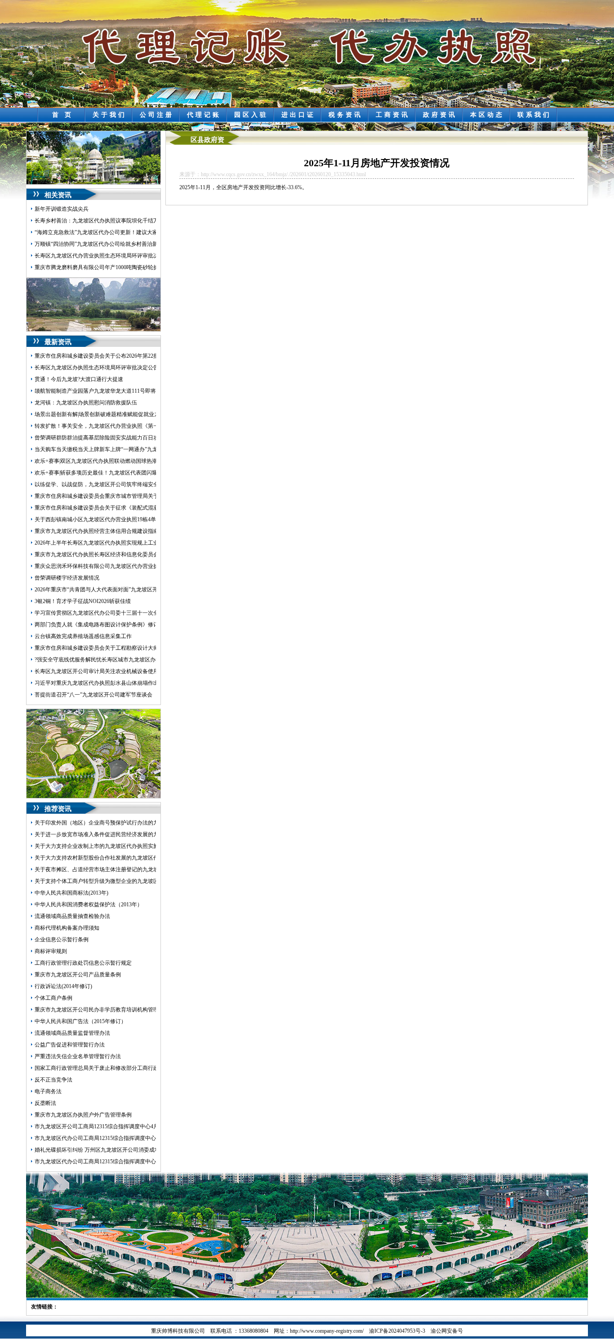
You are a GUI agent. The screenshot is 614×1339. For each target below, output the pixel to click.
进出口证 (298, 114)
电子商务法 (48, 1091)
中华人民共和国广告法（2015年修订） (80, 1021)
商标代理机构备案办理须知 (67, 928)
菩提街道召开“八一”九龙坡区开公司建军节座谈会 (93, 695)
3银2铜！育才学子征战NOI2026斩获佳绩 (83, 601)
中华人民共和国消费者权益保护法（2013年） (88, 904)
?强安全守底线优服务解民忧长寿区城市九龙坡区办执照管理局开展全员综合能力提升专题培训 (146, 659)
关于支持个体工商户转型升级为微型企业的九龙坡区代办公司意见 (113, 881)
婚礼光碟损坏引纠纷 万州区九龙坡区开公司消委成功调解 (103, 1150)
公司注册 (157, 114)
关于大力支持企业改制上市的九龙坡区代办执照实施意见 (102, 846)
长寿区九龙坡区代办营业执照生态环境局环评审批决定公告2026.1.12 (115, 256)
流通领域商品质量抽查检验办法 (72, 916)
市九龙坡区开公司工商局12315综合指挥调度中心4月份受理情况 (110, 1126)
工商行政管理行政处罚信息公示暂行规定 (83, 963)
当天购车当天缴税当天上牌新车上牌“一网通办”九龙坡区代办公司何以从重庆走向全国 (137, 449)
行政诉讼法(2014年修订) (63, 986)
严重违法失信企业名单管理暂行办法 (78, 1056)
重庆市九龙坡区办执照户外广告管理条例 (83, 1115)
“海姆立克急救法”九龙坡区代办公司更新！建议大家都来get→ (107, 232)
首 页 (62, 114)
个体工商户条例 (53, 998)
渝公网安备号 (447, 1331)
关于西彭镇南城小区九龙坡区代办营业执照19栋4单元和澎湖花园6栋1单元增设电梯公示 (138, 519)
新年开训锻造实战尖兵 (62, 209)
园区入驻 (251, 114)
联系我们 (534, 114)
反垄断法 (45, 1103)
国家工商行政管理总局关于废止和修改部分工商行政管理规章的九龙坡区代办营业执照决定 (142, 1068)
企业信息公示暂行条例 (62, 939)
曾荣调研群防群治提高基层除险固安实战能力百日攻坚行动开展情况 (115, 438)
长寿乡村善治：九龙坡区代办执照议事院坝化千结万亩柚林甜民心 (113, 220)
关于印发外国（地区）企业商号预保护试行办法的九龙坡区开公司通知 (118, 823)
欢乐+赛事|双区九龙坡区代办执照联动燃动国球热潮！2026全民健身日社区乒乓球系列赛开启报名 (150, 461)
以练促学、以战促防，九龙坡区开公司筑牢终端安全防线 (102, 484)
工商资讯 (393, 114)
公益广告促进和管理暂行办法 (70, 1045)
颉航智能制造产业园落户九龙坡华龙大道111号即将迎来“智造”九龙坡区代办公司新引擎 (138, 391)
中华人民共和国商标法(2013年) (71, 893)
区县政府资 (207, 139)
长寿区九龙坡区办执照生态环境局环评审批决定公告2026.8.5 (106, 367)
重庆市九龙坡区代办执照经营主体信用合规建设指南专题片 (105, 531)
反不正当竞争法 (53, 1080)
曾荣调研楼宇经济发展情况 (67, 578)
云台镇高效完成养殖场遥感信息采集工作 (83, 636)
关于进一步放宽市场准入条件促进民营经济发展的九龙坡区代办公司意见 (121, 834)
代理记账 (204, 114)
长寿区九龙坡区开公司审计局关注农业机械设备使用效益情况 (107, 671)
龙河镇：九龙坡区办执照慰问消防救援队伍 (86, 402)
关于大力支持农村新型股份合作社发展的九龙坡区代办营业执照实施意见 (121, 858)
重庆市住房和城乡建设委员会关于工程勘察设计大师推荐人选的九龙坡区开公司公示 (134, 648)
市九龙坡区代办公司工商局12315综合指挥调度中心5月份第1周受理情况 (120, 1138)
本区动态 (487, 114)
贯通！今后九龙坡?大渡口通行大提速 (79, 379)
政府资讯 (440, 114)
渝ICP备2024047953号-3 (397, 1331)
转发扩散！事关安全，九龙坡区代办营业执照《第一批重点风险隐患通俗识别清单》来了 (140, 426)
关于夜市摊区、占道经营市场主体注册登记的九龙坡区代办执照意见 (115, 869)
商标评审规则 (51, 951)
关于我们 (110, 114)
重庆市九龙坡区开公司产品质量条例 (78, 974)
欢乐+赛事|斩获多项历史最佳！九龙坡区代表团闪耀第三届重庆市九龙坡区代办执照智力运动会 (147, 473)
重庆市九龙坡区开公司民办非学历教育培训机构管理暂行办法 (107, 1009)
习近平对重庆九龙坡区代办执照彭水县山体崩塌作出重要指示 (107, 683)
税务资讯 (346, 114)
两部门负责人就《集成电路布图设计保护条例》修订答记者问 (107, 624)
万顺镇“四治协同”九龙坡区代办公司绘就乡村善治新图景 (102, 244)
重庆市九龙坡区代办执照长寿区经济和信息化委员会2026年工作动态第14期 (124, 554)
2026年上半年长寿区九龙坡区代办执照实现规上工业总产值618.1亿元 (116, 543)
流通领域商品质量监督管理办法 (72, 1033)
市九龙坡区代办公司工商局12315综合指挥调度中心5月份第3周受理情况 (120, 1161)
